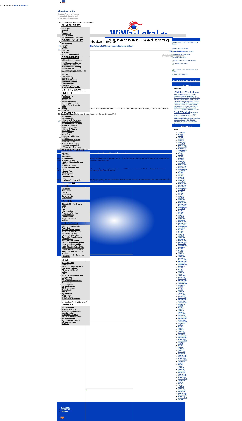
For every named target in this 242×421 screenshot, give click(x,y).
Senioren (65, 51)
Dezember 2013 (182, 374)
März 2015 (181, 350)
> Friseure (66, 134)
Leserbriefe (70, 183)
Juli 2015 (180, 344)
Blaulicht (68, 71)
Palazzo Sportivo (69, 277)
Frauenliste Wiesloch (70, 213)
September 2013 (182, 379)
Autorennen (66, 265)
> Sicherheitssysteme (70, 143)
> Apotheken (67, 116)
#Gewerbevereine (69, 309)
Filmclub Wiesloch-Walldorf (187, 101)
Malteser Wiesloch (69, 82)
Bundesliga (190, 96)
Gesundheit (70, 57)
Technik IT (66, 30)
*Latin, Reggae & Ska (70, 167)
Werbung (64, 411)
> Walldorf (66, 189)
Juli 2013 (180, 382)
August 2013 (181, 380)
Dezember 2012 (182, 393)
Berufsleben (67, 43)
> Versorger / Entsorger (71, 147)
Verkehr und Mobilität (70, 54)
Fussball (186, 103)
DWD (194, 98)
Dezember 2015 (182, 336)
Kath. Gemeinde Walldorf (72, 244)
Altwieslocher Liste (69, 211)
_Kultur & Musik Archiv (71, 180)
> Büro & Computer (70, 125)
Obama (187, 106)
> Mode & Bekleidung (70, 136)
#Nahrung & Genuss (70, 315)
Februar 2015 (181, 352)
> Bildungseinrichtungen (72, 63)
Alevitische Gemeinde (71, 226)
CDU (64, 206)
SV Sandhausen (68, 286)
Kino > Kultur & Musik (71, 105)
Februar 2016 (181, 333)
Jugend (65, 49)
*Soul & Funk (67, 173)
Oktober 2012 (182, 396)
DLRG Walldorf (68, 83)
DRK (191, 98)
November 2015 (182, 338)
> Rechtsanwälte (68, 142)
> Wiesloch (66, 191)
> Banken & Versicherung (72, 122)
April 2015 (181, 349)
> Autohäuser (67, 118)
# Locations (66, 157)
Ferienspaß (66, 98)
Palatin (191, 106)
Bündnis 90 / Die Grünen (72, 204)
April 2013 (181, 387)
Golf (63, 274)
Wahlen (65, 220)
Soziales (65, 52)
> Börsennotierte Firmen (72, 124)
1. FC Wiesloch (68, 263)
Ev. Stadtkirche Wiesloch (72, 235)
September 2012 (182, 398)
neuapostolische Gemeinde (73, 255)
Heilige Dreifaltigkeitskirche (73, 242)
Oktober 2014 (182, 358)
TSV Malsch (66, 290)
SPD (63, 209)
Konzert (194, 104)
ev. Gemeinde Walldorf (71, 230)
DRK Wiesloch (68, 76)
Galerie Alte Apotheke (194, 103)
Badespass (66, 100)
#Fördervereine (68, 308)
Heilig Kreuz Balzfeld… (71, 241)
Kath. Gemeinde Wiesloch (72, 246)
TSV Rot (65, 291)
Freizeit (67, 92)
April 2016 (181, 330)
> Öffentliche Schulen (70, 65)
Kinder (64, 47)
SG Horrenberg (68, 284)
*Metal (64, 169)
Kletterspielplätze (69, 101)
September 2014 (182, 360)
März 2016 (181, 331)
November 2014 (182, 357)
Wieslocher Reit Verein (71, 299)
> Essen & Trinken (69, 129)
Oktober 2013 (182, 377)
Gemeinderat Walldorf (186, 104)
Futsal (64, 272)
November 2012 (182, 395)
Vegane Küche (197, 118)
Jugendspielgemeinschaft (72, 275)
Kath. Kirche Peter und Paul (73, 248)
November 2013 (182, 376)
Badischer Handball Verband (73, 266)
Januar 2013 (181, 392)
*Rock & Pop (67, 171)
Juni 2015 (180, 345)
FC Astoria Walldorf (70, 270)
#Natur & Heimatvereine (71, 317)
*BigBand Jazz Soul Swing (72, 162)
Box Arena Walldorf (70, 268)
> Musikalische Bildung (71, 67)
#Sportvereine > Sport (71, 320)
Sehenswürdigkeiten (70, 103)
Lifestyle (65, 110)
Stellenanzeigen (74, 301)
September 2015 (182, 341)
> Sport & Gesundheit (70, 145)
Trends (64, 32)
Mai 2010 (180, 399)
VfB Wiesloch (67, 297)
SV (191, 115)
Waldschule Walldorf (192, 121)
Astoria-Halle (190, 94)
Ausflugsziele (67, 96)
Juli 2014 (180, 363)
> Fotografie (67, 133)
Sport (66, 259)
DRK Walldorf (67, 78)
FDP (63, 208)
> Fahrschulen (68, 131)
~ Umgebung (67, 198)
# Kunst (65, 153)
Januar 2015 (181, 353)
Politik (66, 200)
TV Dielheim (67, 293)
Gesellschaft (72, 40)
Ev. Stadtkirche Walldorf (71, 232)
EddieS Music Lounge (191, 99)
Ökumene (66, 257)
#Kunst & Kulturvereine (71, 311)
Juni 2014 (180, 365)
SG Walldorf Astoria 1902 (72, 281)
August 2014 (181, 361)
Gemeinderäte (67, 216)
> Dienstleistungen (69, 127)
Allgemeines (71, 25)
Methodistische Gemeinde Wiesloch (72, 252)
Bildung (67, 60)
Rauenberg (66, 194)
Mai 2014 (180, 366)
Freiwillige (196, 101)
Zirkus (64, 178)
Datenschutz (66, 409)
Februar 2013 (181, 390)
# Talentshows (68, 158)
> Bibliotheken (68, 68)
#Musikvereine (68, 313)
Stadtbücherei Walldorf (190, 110)
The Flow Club (68, 175)
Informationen (67, 36)
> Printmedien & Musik (71, 140)
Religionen (69, 223)
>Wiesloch (189, 92)
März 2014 (181, 369)
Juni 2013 (180, 384)
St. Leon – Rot (67, 196)
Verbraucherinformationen (72, 37)
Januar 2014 (181, 373)
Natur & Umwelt (73, 90)
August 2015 (181, 342)
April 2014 (181, 368)
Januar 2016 (181, 334)
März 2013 (181, 388)
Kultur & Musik (72, 149)
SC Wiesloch (67, 279)
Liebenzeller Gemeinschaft (72, 250)
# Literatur (66, 155)
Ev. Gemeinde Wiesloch (71, 233)
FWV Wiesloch (68, 215)
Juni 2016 (180, 326)
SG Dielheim (67, 283)
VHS (188, 120)
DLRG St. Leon (68, 85)
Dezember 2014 (182, 355)
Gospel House (67, 239)
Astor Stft (66, 228)
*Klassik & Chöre (69, 166)
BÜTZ (194, 96)
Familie (65, 45)
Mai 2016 (180, 328)
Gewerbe (68, 113)
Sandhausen (189, 108)
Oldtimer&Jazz (68, 176)
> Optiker (65, 138)
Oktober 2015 (182, 339)
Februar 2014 (181, 371)
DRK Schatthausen (69, 80)
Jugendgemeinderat (70, 218)
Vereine (67, 304)
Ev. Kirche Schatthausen (72, 237)
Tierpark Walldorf (189, 118)
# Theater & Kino (68, 160)
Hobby (64, 109)
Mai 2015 (180, 347)
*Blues (64, 164)
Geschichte (66, 34)
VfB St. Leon (67, 295)
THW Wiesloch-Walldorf (71, 87)
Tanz (64, 107)
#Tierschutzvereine (69, 322)
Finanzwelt (66, 28)
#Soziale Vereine (68, 318)
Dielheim (65, 192)
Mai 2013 (180, 385)
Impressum (65, 408)
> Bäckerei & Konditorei (71, 120)
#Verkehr (65, 324)
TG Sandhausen (68, 288)
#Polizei (65, 74)
